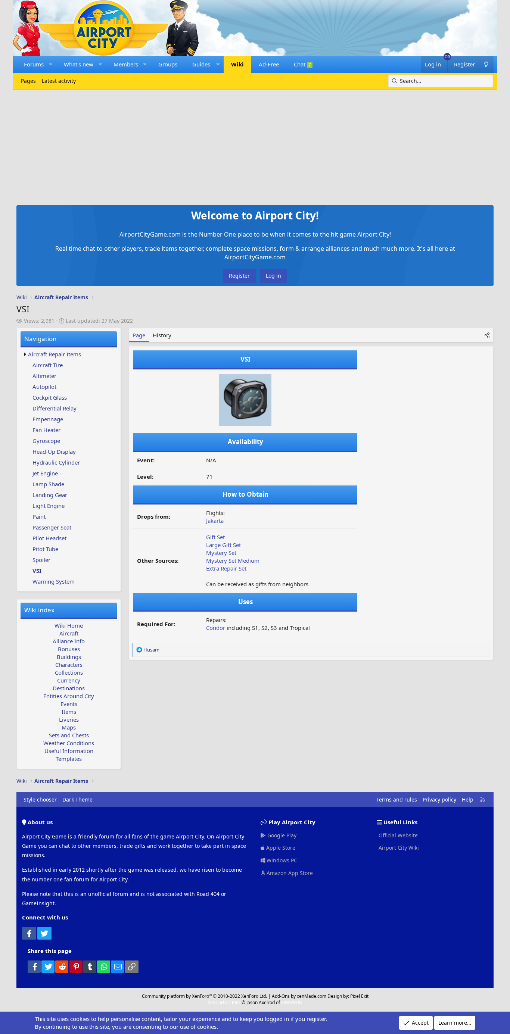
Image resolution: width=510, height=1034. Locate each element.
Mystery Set (221, 552)
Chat (302, 64)
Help (467, 799)
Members (125, 64)
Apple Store (280, 847)
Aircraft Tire (47, 365)
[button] (50, 64)
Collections (69, 672)
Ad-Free (269, 64)
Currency (68, 680)
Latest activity (59, 80)
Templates (69, 758)
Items (69, 711)
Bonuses (69, 649)
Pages (28, 80)
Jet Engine (45, 473)
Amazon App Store (289, 873)
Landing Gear (49, 495)
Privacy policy (439, 799)
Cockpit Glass (49, 397)
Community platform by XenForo (204, 996)
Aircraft (68, 633)
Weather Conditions (68, 743)
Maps (69, 727)
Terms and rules (396, 799)
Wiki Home (69, 625)
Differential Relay (54, 408)
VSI (36, 570)
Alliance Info (69, 641)
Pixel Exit (359, 996)
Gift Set (215, 537)
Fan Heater (46, 430)
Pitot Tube (45, 549)
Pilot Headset (49, 538)
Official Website (397, 835)
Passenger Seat (51, 527)
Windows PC (281, 860)
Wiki (237, 64)
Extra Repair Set (226, 568)
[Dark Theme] (486, 64)
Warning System (53, 581)
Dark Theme (77, 799)
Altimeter (44, 375)
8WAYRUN (291, 1002)
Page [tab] (139, 335)
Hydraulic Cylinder (56, 462)
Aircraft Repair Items (54, 354)
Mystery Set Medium (232, 560)
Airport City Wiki (398, 847)
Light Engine (48, 505)
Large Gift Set (223, 545)
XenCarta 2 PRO (224, 1002)
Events (68, 703)
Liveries (69, 719)
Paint (39, 516)
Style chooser (40, 799)
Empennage (47, 419)
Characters (69, 664)
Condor (215, 627)
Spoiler (41, 559)
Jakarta (215, 520)
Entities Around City (68, 696)
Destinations (69, 688)
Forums (34, 64)
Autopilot (44, 386)
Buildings (69, 656)
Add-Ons (281, 996)
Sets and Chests (69, 735)
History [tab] (162, 335)
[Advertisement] (255, 145)
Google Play (281, 835)
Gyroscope (46, 440)
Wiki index (39, 610)
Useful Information (68, 751)
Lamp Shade (48, 484)
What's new (78, 64)
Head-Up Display (54, 451)
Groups (167, 64)
